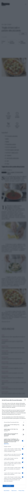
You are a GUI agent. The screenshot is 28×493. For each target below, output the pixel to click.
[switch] (23, 425)
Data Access (14, 490)
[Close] (25, 400)
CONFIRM (8, 485)
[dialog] (14, 445)
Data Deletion (6, 490)
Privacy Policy (21, 490)
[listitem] (14, 422)
